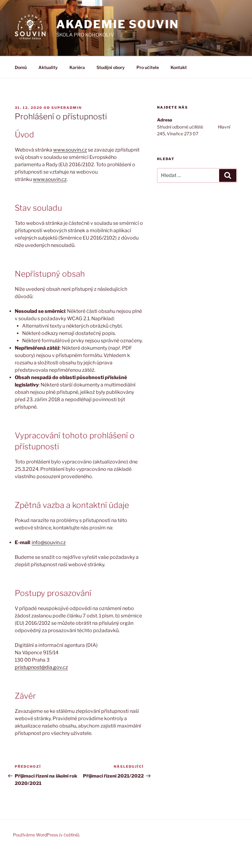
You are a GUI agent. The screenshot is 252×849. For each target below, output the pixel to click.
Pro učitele (147, 67)
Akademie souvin (117, 24)
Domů (21, 67)
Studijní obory (110, 67)
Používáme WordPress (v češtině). (46, 834)
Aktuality (48, 67)
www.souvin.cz (70, 150)
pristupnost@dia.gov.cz (41, 667)
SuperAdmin (66, 108)
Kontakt (179, 67)
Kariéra (77, 67)
